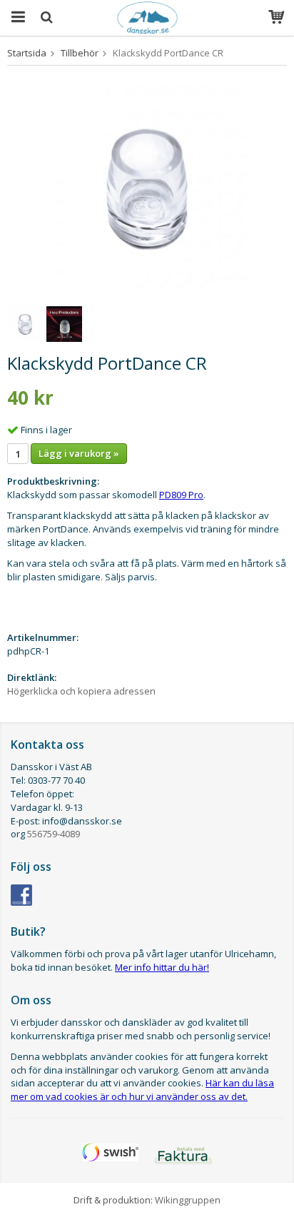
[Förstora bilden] (147, 186)
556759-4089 (53, 833)
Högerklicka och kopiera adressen (81, 691)
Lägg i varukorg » (79, 453)
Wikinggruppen (187, 1199)
